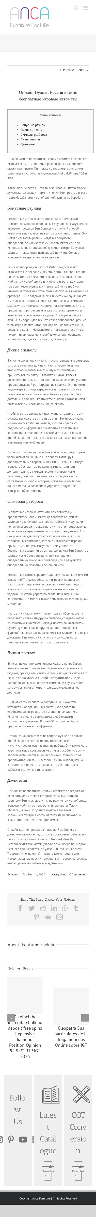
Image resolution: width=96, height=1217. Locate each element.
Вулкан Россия (66, 375)
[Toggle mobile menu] (86, 7)
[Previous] (11, 1018)
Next (82, 70)
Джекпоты (28, 144)
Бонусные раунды (33, 125)
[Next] (85, 1018)
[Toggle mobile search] (76, 7)
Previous (68, 70)
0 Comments (77, 874)
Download (48, 1173)
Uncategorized (57, 874)
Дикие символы (32, 130)
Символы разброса (34, 135)
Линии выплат (30, 139)
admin (15, 874)
